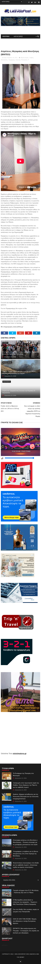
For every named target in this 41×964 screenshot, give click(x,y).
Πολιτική (18, 60)
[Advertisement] (20, 733)
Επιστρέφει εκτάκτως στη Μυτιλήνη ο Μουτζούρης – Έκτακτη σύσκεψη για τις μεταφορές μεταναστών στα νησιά (25, 842)
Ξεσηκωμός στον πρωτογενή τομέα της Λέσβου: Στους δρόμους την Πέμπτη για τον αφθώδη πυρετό (26, 785)
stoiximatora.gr (19, 753)
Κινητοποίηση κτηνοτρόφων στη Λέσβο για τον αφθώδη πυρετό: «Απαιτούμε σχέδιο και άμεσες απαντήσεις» (26, 865)
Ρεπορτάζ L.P (25, 60)
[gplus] (35, 2)
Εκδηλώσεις (6, 381)
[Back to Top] (20, 961)
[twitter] (31, 2)
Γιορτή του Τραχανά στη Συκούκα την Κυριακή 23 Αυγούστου (18, 392)
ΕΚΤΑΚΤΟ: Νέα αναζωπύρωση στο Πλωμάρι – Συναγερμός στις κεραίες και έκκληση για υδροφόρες (26, 931)
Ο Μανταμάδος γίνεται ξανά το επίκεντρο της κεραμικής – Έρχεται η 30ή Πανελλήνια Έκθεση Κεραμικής (25, 902)
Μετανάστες (4, 60)
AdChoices (4, 945)
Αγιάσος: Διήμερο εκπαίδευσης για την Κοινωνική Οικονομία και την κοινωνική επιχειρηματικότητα (25, 796)
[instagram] (39, 2)
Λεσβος (31, 57)
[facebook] (29, 2)
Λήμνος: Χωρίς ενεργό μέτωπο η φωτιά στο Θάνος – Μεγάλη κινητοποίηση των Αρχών (19, 372)
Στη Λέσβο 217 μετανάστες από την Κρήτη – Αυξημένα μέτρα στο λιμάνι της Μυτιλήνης (20, 353)
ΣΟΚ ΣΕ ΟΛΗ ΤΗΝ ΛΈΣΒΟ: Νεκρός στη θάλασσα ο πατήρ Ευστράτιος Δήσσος (24, 921)
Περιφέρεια (12, 60)
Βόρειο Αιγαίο (24, 57)
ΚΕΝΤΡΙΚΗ (6, 36)
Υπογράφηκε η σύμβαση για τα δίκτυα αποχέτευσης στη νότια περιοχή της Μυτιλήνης (25, 854)
